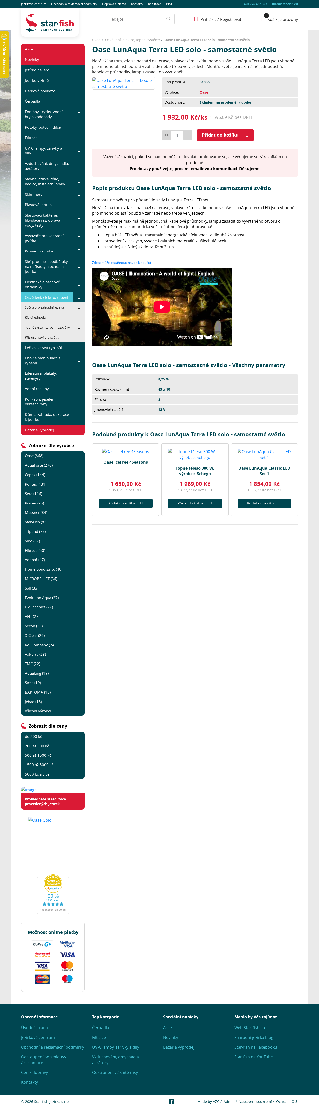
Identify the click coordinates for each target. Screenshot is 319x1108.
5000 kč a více (37, 774)
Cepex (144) (35, 474)
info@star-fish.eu (285, 4)
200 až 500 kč (37, 745)
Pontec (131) (35, 484)
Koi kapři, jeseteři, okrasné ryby (40, 401)
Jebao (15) (33, 701)
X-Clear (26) (35, 635)
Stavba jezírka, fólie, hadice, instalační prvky (45, 181)
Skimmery (33, 194)
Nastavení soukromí (255, 1101)
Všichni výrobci (38, 710)
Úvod (96, 39)
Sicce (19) (33, 682)
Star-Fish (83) (36, 521)
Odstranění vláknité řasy (115, 1072)
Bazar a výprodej (39, 429)
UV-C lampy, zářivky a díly (43, 150)
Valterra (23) (35, 654)
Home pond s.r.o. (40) (43, 569)
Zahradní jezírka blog (253, 1037)
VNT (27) (32, 616)
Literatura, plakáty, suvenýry (41, 376)
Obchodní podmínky (74, 4)
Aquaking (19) (37, 673)
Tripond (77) (35, 531)
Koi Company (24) (40, 644)
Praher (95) (34, 503)
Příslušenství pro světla (42, 337)
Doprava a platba (114, 4)
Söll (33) (31, 588)
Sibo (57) (32, 540)
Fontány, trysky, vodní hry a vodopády (44, 114)
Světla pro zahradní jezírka (44, 307)
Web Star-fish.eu (249, 1027)
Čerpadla (32, 101)
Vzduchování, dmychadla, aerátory (47, 166)
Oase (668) (34, 455)
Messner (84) (36, 512)
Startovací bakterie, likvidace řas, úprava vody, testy (42, 220)
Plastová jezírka (38, 204)
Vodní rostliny (37, 388)
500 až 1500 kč (38, 755)
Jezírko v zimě (37, 80)
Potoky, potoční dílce (43, 127)
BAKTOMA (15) (38, 692)
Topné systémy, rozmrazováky (47, 327)
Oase (204, 92)
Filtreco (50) (35, 550)
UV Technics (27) (39, 606)
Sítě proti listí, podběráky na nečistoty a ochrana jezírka (46, 266)
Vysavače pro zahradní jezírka (44, 238)
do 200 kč (33, 736)
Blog (169, 4)
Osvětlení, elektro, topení (46, 297)
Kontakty (137, 4)
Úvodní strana (34, 1027)
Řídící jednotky (36, 317)
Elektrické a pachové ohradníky (42, 284)
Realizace (154, 4)
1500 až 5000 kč (39, 764)
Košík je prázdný (282, 19)
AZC (216, 1101)
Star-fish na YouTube (253, 1056)
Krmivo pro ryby (39, 251)
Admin (229, 1101)
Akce (29, 49)
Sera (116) (33, 493)
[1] (169, 19)
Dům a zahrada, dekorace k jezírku (47, 417)
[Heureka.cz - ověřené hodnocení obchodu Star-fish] (53, 894)
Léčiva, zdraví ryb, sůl (43, 347)
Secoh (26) (34, 625)
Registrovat (230, 19)
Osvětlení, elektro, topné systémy (132, 39)
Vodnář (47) (35, 559)
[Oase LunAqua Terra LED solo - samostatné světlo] (123, 83)
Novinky (32, 59)
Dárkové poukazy (40, 90)
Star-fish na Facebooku (255, 1047)
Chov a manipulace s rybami (42, 360)
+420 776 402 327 (254, 4)
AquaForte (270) (39, 465)
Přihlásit (208, 19)
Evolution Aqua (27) (42, 597)
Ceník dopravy (34, 1072)
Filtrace (31, 137)
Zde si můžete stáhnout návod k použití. (122, 262)
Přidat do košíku (220, 135)
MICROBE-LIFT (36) (41, 578)
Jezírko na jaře (37, 69)
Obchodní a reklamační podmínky (52, 1047)
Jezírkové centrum (33, 4)
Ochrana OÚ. (287, 1101)
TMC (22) (32, 663)
